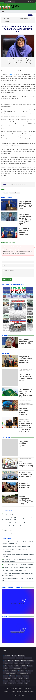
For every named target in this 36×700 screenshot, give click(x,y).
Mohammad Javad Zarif (16, 668)
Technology (19, 691)
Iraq (5, 665)
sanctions (26, 675)
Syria (15, 678)
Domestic (6, 691)
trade (27, 678)
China (14, 655)
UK (23, 680)
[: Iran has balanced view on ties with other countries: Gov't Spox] (33, 15)
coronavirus (21, 655)
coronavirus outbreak (9, 658)
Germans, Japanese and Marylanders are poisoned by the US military (26, 500)
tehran (20, 678)
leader (6, 668)
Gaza (17, 660)
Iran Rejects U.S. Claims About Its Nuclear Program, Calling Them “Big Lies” (25, 205)
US (5, 683)
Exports (11, 660)
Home (7, 688)
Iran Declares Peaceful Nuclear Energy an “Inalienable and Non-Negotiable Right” (17, 518)
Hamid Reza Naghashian (27, 660)
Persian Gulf (30, 670)
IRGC (11, 665)
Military (26, 691)
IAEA (16, 663)
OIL (25, 668)
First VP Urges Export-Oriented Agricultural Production (18, 564)
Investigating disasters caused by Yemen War (25, 485)
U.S (18, 680)
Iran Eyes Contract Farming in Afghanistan (14, 570)
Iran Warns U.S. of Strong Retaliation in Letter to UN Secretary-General (17, 529)
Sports (32, 691)
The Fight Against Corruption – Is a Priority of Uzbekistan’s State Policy (26, 393)
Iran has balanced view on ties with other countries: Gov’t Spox (18, 28)
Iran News (9, 74)
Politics (7, 14)
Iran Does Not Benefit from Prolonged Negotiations (17, 522)
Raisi (6, 675)
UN (28, 680)
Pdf (18, 695)
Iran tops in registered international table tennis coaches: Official (15, 550)
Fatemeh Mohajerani (15, 192)
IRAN (6, 192)
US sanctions (12, 683)
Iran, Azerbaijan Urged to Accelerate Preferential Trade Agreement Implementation (17, 542)
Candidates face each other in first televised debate (25, 475)
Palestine (14, 670)
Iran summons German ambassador (13, 534)
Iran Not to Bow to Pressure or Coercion (14, 526)
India (22, 663)
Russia (19, 675)
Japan (23, 665)
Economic (13, 688)
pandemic (21, 670)
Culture (12, 691)
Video (22, 695)
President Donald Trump (10, 673)
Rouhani (12, 675)
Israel (17, 665)
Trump (6, 680)
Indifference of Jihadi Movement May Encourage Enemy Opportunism (18, 555)
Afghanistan (7, 655)
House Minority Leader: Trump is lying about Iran (16, 546)
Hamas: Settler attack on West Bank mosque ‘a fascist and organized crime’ (17, 574)
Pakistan (6, 670)
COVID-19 (19, 658)
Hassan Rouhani (8, 663)
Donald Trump (29, 658)
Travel (14, 695)
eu (5, 660)
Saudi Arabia (7, 678)
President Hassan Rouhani (24, 673)
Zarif (26, 683)
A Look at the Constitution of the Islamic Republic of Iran (18, 567)
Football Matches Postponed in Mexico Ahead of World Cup (17, 579)
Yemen (20, 683)
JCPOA (30, 665)
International (27, 688)
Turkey (12, 680)
